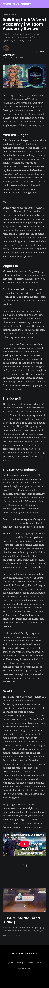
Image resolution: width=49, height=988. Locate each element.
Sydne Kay (9, 54)
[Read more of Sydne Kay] (6, 48)
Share (41, 52)
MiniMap (19, 963)
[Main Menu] (45, 4)
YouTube (40, 963)
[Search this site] (40, 4)
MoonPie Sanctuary (17, 3)
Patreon (30, 963)
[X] (25, 958)
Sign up (10, 963)
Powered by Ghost (24, 968)
